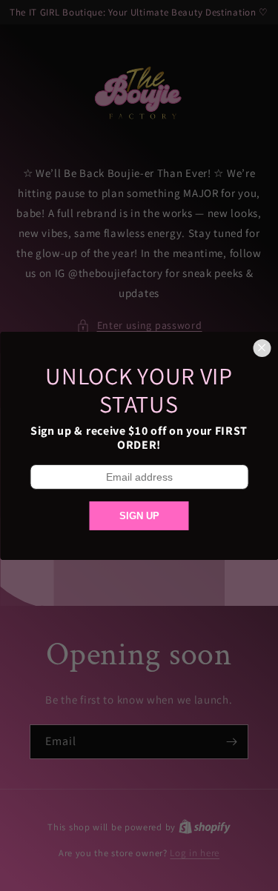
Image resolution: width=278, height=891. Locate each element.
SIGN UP (139, 515)
